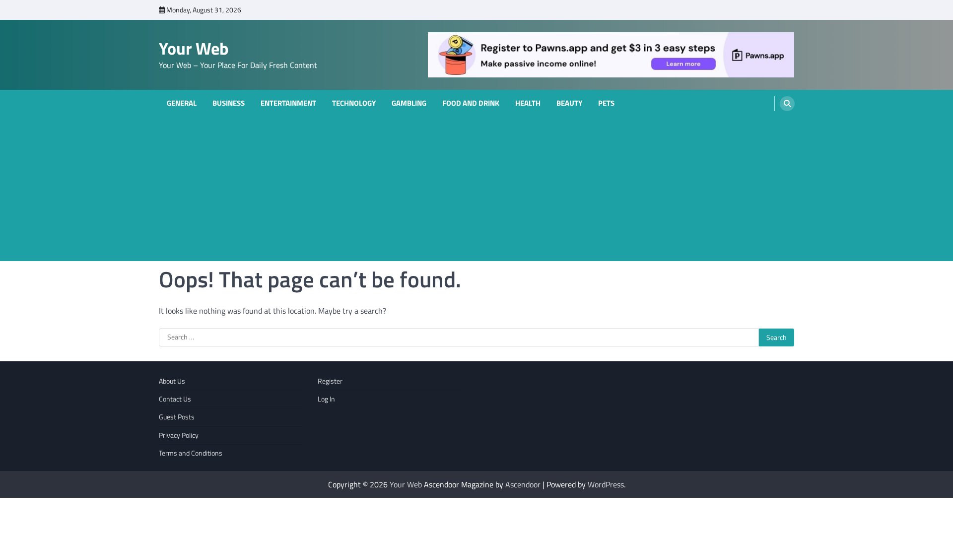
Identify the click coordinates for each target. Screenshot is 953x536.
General (182, 103)
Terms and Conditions (190, 453)
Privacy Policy (179, 435)
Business (228, 103)
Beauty (569, 103)
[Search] (787, 103)
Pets (606, 103)
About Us (172, 381)
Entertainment (288, 103)
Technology (354, 103)
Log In (326, 399)
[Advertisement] (476, 191)
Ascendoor (523, 484)
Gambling (409, 103)
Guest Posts (177, 416)
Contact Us (175, 399)
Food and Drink (470, 103)
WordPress (606, 484)
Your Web (194, 48)
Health (528, 103)
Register (330, 381)
